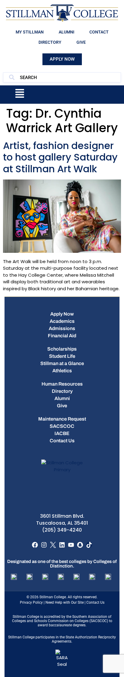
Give (81, 42)
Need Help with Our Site (64, 602)
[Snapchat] (80, 545)
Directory (50, 42)
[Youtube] (71, 545)
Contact (99, 32)
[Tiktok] (89, 545)
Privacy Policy (31, 602)
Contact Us (95, 602)
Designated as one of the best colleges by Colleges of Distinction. (62, 563)
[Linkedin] (62, 545)
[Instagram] (44, 545)
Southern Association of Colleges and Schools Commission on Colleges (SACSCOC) (62, 619)
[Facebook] (35, 545)
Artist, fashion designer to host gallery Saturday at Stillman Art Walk (60, 157)
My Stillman (30, 32)
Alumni (66, 32)
